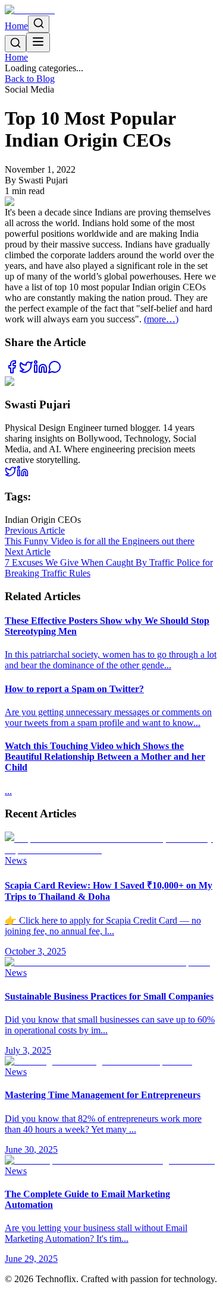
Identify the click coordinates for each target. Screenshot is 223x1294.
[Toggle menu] (38, 42)
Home (16, 26)
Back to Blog (30, 79)
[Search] (38, 24)
